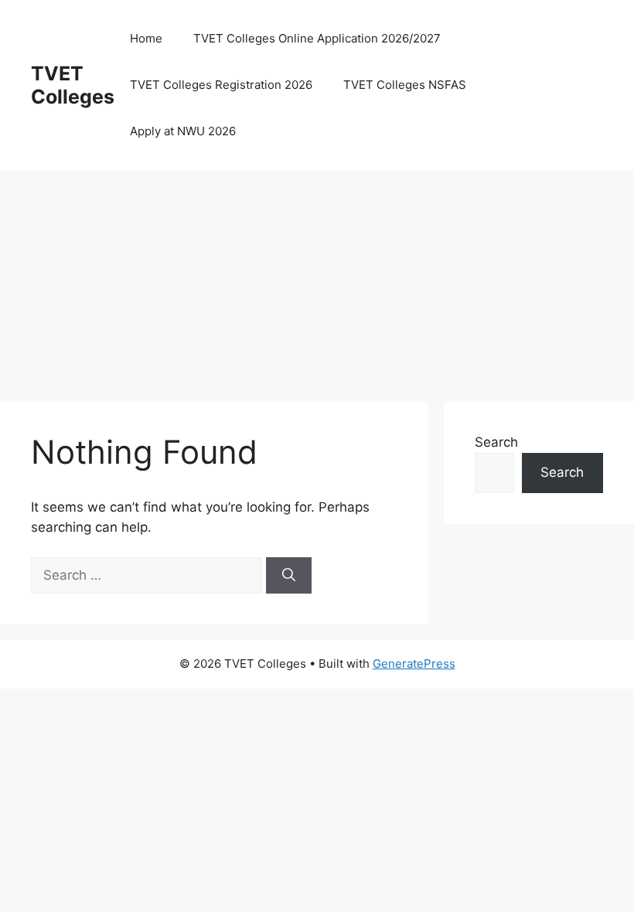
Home (146, 38)
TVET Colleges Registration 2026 (221, 84)
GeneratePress (414, 663)
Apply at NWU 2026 (183, 131)
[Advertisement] (317, 278)
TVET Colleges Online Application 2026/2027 (317, 38)
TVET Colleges (72, 85)
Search (496, 442)
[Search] (289, 575)
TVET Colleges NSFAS (404, 84)
